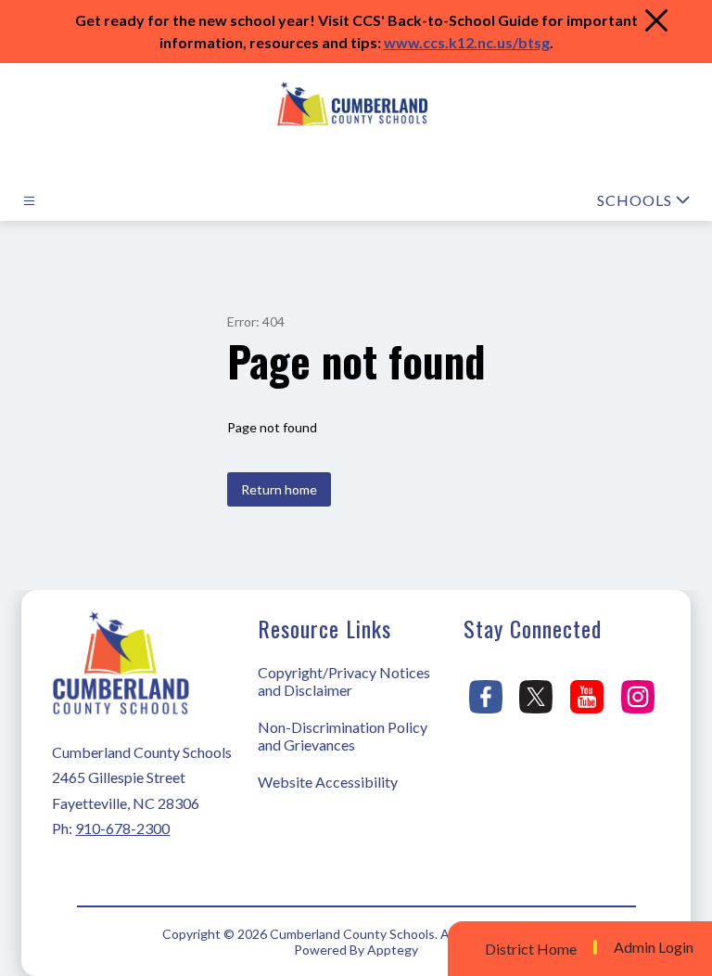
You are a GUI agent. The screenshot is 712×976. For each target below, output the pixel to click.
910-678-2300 (122, 828)
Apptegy (392, 949)
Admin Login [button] (653, 947)
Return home (279, 489)
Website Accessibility (328, 781)
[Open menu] (29, 201)
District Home (531, 948)
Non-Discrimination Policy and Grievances (342, 735)
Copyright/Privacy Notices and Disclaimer (344, 681)
